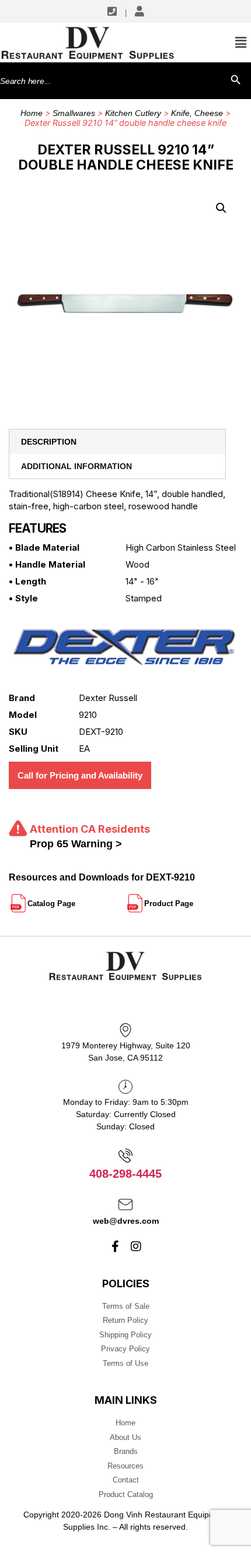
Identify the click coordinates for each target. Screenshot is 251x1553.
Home (31, 113)
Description (48, 441)
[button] (221, 208)
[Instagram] (136, 1246)
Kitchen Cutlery (133, 113)
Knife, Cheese (197, 113)
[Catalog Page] (76, 899)
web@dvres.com (126, 1221)
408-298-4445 (125, 1173)
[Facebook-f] (115, 1246)
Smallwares (74, 113)
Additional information (76, 466)
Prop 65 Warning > (76, 844)
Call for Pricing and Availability (80, 775)
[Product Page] (194, 899)
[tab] (117, 441)
